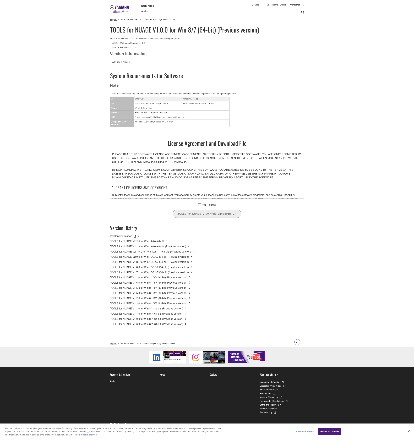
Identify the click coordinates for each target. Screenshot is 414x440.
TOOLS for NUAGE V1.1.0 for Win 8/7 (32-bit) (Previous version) (146, 308)
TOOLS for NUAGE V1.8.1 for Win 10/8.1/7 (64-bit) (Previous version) (149, 262)
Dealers (255, 4)
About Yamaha (266, 374)
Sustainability (266, 412)
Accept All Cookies (329, 431)
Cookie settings (89, 434)
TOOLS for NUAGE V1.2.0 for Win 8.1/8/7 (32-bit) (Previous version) (148, 298)
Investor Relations (268, 408)
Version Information (121, 236)
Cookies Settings (305, 431)
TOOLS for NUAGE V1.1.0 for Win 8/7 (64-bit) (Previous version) (146, 313)
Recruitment (265, 393)
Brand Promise (267, 389)
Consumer (295, 4)
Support (113, 19)
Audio (144, 11)
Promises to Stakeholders (272, 400)
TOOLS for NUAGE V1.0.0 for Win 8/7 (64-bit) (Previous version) (146, 319)
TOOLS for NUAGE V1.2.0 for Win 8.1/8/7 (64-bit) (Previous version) (148, 303)
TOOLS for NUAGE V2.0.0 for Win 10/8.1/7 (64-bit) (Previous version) (149, 256)
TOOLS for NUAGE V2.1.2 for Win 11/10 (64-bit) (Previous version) (148, 246)
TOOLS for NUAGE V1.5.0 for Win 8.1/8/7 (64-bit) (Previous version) (148, 293)
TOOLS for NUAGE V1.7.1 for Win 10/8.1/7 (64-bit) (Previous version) (149, 272)
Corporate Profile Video (270, 385)
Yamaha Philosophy (269, 397)
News (162, 374)
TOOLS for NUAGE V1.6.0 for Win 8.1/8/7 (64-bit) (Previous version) (148, 282)
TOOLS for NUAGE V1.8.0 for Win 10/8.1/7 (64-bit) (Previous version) (149, 267)
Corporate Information (270, 381)
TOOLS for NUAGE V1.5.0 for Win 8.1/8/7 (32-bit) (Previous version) (148, 288)
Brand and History (268, 404)
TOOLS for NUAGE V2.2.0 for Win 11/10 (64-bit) (137, 241)
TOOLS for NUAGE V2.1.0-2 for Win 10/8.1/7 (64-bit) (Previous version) (150, 251)
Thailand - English (278, 4)
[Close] (408, 431)
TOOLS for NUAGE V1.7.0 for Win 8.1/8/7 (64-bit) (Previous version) (148, 277)
